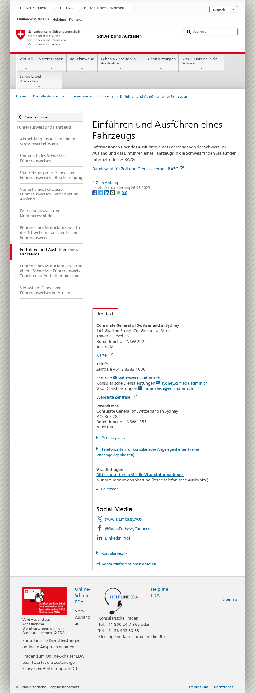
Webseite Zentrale (113, 397)
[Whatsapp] (119, 192)
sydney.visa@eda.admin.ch (168, 388)
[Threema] (113, 192)
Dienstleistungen (161, 58)
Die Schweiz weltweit (107, 8)
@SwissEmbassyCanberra (128, 528)
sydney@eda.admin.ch (139, 377)
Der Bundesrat (37, 8)
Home (21, 96)
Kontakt (103, 313)
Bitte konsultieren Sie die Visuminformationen (140, 474)
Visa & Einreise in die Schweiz (200, 60)
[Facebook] (95, 192)
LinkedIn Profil (119, 538)
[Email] (124, 192)
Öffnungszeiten (114, 438)
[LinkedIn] (107, 192)
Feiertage (110, 488)
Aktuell (26, 58)
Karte (102, 355)
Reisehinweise (82, 58)
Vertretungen (51, 58)
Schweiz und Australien (30, 78)
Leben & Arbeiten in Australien (118, 60)
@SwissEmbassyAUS (123, 519)
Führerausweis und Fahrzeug (90, 96)
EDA (69, 8)
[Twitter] (101, 192)
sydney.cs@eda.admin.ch (185, 383)
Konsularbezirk (113, 553)
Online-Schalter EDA (83, 595)
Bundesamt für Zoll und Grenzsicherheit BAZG (135, 168)
